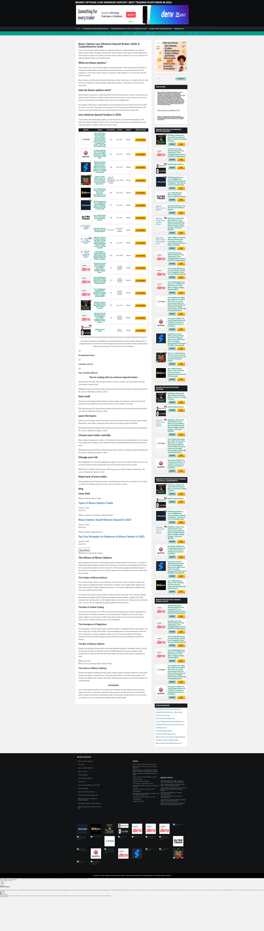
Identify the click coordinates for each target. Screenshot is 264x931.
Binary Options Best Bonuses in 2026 (145, 764)
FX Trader (81, 764)
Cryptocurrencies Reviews (141, 781)
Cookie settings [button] (4, 880)
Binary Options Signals (85, 778)
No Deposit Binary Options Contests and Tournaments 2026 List (146, 794)
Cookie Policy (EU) (138, 801)
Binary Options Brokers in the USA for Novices (145, 767)
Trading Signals (82, 775)
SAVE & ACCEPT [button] (4, 896)
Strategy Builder (83, 788)
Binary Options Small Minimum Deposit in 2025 (104, 520)
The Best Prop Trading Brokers (160, 29)
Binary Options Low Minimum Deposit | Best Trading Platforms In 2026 (123, 2)
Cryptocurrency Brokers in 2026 (143, 783)
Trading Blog (179, 29)
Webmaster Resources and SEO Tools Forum (170, 724)
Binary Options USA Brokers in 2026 (144, 777)
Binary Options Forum (163, 715)
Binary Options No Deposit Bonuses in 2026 (145, 774)
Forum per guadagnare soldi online (89, 785)
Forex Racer (82, 781)
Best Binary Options (165, 875)
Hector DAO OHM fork (85, 768)
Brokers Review (138, 779)
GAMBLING (136, 791)
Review (128, 139)
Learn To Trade (82, 771)
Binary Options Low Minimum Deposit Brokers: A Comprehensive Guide (173, 804)
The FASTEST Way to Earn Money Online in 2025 (171, 797)
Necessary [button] (2, 892)
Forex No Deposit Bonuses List (165, 734)
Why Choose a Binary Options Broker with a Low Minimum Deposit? (173, 785)
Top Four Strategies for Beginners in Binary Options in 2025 (111, 537)
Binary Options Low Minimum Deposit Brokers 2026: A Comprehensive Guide (145, 770)
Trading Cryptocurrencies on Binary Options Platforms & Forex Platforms (172, 781)
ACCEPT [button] (10, 880)
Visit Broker (140, 139)
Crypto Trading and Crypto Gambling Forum (170, 721)
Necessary (4, 893)
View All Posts (84, 550)
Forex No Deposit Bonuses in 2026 (144, 789)
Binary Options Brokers (85, 761)
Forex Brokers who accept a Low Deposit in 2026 (129, 29)
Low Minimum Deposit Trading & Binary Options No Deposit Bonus (173, 800)
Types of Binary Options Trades (95, 503)
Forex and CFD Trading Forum (165, 718)
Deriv (159, 92)
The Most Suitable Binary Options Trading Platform (171, 793)
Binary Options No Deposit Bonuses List (169, 743)
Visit (181, 144)
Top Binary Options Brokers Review (167, 740)
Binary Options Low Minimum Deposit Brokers (171, 737)
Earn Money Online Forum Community (168, 709)
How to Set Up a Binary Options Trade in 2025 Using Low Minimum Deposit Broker (174, 789)
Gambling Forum (161, 728)
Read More (82, 510)
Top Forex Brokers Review (164, 731)
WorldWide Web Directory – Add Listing (169, 712)
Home (78, 29)
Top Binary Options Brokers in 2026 (95, 29)
